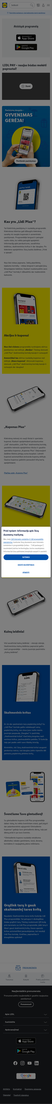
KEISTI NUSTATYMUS (26, 565)
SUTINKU (26, 557)
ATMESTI (26, 572)
